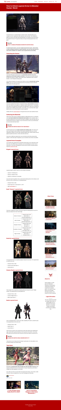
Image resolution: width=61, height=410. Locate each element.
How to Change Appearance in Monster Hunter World (21, 44)
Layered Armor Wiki (13, 146)
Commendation (12, 186)
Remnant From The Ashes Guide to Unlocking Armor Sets (50, 256)
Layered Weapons (16, 111)
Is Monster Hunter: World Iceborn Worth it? (18, 338)
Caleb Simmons (12, 375)
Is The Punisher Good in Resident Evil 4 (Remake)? (50, 231)
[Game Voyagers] (12, 1)
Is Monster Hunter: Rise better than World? (18, 126)
